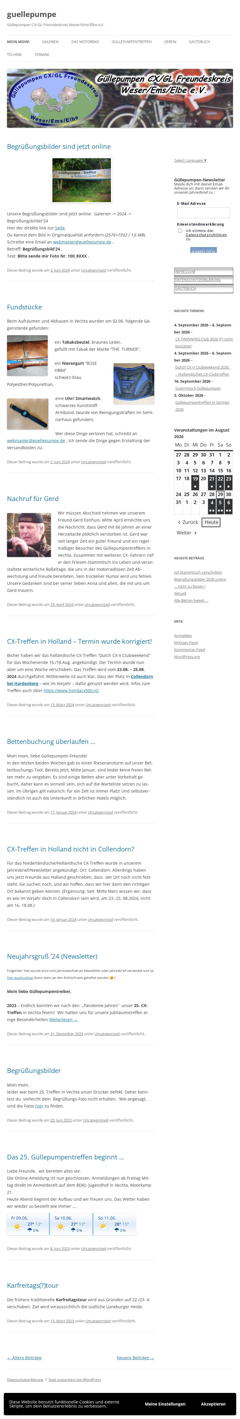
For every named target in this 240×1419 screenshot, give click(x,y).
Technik (14, 54)
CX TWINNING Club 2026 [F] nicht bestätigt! (204, 342)
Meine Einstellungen (165, 1404)
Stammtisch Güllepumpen (198, 388)
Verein (170, 41)
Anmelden (183, 635)
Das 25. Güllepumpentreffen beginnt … (65, 1156)
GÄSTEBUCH (185, 288)
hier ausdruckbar (20, 978)
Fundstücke (24, 306)
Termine (42, 54)
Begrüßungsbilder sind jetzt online (59, 146)
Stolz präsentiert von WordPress (75, 1379)
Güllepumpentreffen (132, 41)
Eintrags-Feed (186, 642)
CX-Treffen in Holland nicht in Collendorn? (70, 848)
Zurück (190, 522)
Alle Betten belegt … (191, 600)
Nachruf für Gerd (33, 498)
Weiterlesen (63, 1019)
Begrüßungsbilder (34, 1070)
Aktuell (180, 593)
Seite (60, 228)
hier (39, 1106)
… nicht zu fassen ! (189, 586)
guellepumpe (31, 14)
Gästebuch (199, 41)
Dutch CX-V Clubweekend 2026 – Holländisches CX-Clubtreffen (202, 370)
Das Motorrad (85, 41)
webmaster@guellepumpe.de (82, 242)
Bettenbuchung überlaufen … (51, 741)
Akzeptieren (213, 1404)
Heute (211, 522)
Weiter (184, 532)
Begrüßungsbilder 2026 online (200, 579)
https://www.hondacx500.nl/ (71, 690)
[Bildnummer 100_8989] (80, 180)
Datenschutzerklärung (25, 1379)
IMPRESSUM (185, 271)
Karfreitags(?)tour (33, 1285)
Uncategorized (93, 270)
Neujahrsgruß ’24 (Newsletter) (52, 956)
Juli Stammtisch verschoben (198, 572)
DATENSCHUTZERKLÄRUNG (198, 279)
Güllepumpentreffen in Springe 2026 (202, 406)
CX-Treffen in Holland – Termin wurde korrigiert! (79, 641)
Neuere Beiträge (135, 1357)
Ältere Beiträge (24, 1357)
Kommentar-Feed (189, 649)
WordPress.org (187, 656)
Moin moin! (18, 41)
